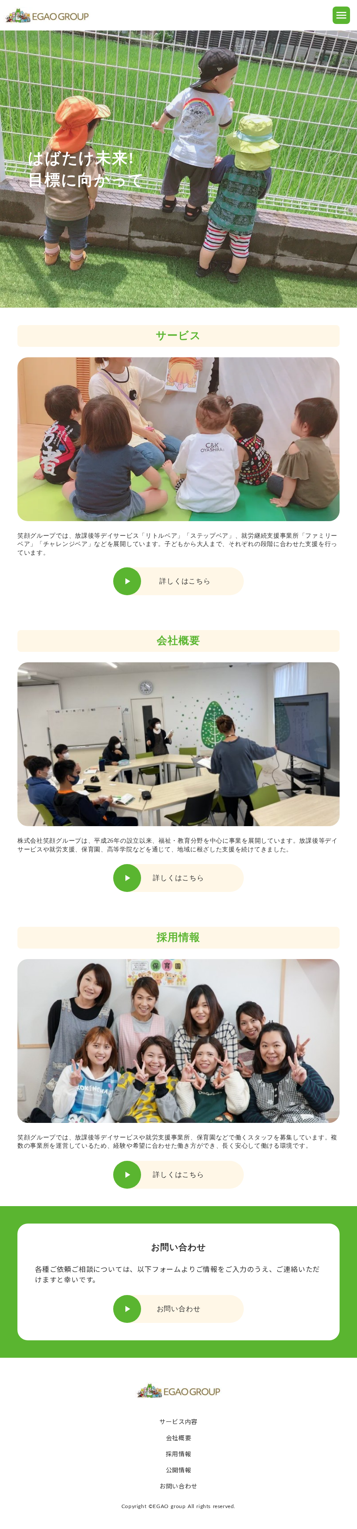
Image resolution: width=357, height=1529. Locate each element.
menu (341, 15)
